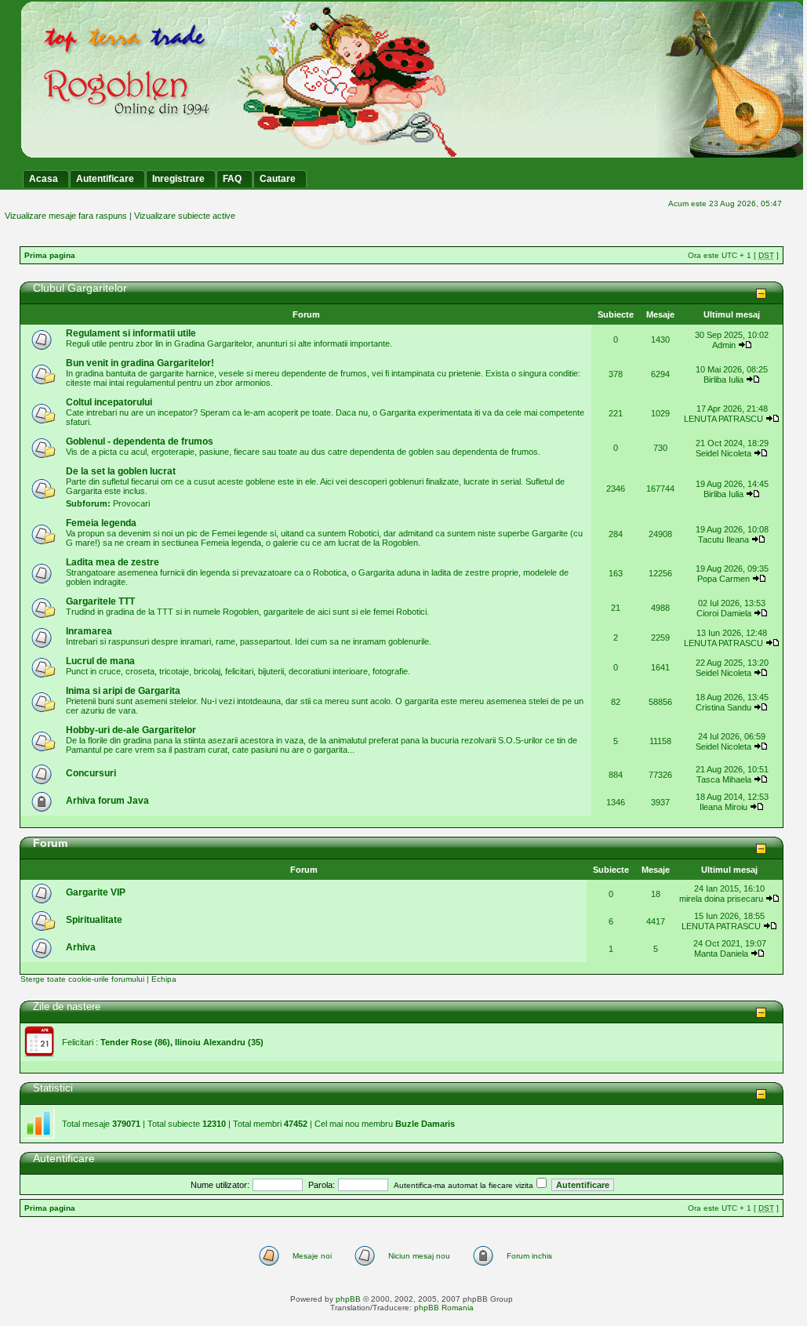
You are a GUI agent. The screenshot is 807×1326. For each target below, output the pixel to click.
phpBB (348, 1299)
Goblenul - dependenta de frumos (139, 441)
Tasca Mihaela (723, 779)
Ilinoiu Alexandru (210, 1042)
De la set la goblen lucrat (121, 471)
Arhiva (81, 947)
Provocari (131, 503)
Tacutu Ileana (723, 539)
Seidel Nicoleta (723, 453)
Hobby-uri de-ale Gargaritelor (131, 730)
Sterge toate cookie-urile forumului (82, 979)
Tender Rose (126, 1042)
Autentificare (64, 1158)
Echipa (163, 979)
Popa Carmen (723, 578)
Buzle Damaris (425, 1123)
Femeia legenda (101, 523)
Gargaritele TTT (100, 601)
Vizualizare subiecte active (184, 215)
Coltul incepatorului (109, 402)
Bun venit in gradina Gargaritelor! (140, 363)
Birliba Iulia (723, 379)
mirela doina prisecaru (721, 898)
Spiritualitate (94, 919)
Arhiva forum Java (107, 800)
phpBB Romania (444, 1307)
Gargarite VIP (95, 892)
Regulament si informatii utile (131, 333)
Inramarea (89, 631)
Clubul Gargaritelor (80, 288)
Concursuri (91, 773)
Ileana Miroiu (723, 807)
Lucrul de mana (100, 661)
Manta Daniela (721, 953)
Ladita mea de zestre (112, 562)
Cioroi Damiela (725, 613)
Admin (724, 345)
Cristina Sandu (723, 707)
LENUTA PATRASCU (723, 418)
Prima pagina (49, 255)
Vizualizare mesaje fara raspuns (66, 215)
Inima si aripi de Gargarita (123, 690)
